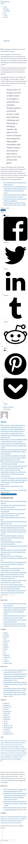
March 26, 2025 (10, 507)
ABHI (2, 212)
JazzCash (3, 759)
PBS (10, 744)
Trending (6, 661)
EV (21, 757)
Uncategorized (8, 663)
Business (6, 9)
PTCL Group (23, 740)
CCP (6, 750)
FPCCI (14, 744)
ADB (9, 746)
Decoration (7, 641)
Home (5, 7)
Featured (6, 647)
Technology (7, 11)
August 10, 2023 (16, 582)
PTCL (6, 744)
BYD (13, 748)
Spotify (12, 740)
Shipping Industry (18, 755)
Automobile (4, 746)
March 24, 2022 (5, 566)
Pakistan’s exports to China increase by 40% (13, 552)
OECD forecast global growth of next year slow (14, 521)
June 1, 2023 (20, 574)
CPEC (3, 750)
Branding (6, 635)
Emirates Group (13, 750)
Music (13, 752)
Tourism (9, 759)
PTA (2, 744)
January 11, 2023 (14, 515)
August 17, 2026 (15, 460)
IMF (24, 742)
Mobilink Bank (18, 742)
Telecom (8, 748)
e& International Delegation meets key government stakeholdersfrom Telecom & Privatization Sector (11, 544)
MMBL (24, 750)
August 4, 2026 (5, 492)
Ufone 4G (20, 744)
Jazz (6, 752)
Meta (2, 757)
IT (9, 752)
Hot (5, 651)
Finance (6, 649)
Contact (6, 17)
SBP (3, 740)
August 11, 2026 (18, 468)
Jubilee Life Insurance (21, 748)
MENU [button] (2, 3)
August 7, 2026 (5, 484)
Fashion (6, 645)
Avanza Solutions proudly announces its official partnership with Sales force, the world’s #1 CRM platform (13, 586)
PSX (17, 740)
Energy (6, 643)
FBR (12, 742)
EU (14, 759)
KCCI (19, 750)
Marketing (6, 655)
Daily (5, 639)
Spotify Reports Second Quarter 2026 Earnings (14, 490)
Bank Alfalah (16, 757)
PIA (24, 755)
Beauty (6, 633)
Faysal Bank (9, 755)
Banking (7, 742)
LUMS (3, 742)
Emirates (18, 759)
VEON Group (8, 757)
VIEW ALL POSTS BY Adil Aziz (9, 494)
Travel (5, 15)
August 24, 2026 (5, 437)
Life (5, 13)
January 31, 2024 (5, 554)
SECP (7, 740)
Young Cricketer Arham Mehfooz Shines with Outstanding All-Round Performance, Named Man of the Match (13, 458)
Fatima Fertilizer (16, 746)
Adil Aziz (3, 422)
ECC (3, 755)
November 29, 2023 (6, 523)
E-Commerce (19, 752)
